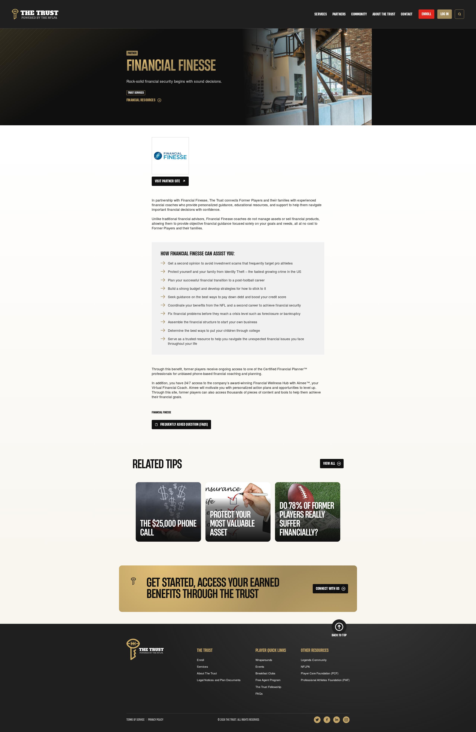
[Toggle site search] (459, 14)
